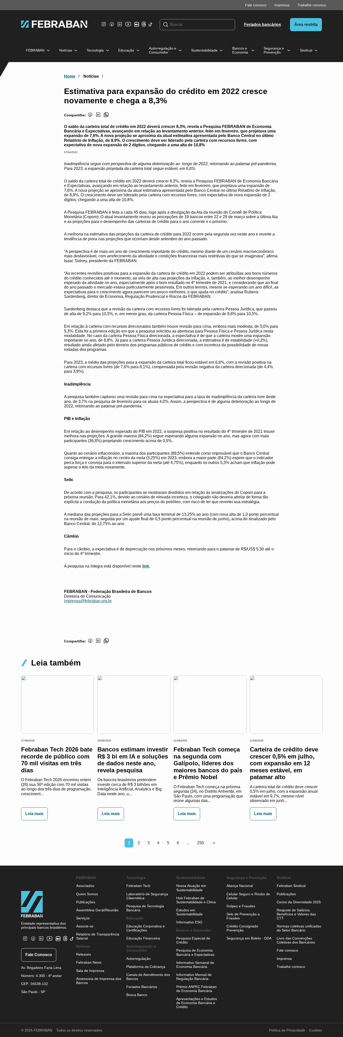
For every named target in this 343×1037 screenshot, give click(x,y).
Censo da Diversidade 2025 (299, 902)
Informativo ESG (189, 922)
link (145, 566)
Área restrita (306, 24)
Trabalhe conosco (312, 5)
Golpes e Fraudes (240, 906)
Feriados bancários (262, 24)
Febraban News (88, 962)
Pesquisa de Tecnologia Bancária (145, 908)
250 (200, 843)
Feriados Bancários (141, 987)
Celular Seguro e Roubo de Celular (248, 896)
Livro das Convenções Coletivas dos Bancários (296, 940)
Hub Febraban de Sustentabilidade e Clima (196, 900)
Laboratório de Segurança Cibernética (147, 896)
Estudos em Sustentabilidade (189, 912)
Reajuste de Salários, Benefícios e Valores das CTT (296, 914)
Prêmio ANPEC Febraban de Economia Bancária (196, 989)
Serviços (83, 918)
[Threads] (143, 25)
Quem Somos (87, 894)
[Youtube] (129, 28)
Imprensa (282, 5)
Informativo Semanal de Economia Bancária (195, 965)
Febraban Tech (138, 886)
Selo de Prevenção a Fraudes (243, 916)
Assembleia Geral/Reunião (97, 910)
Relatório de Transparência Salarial (97, 936)
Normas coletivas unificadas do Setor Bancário (299, 928)
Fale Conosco (38, 955)
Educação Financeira (143, 938)
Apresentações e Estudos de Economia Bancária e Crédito (196, 1003)
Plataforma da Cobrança (145, 967)
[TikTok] (150, 27)
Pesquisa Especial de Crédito (193, 940)
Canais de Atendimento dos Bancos (148, 977)
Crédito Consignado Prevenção (242, 928)
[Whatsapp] (106, 117)
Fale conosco (255, 5)
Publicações (85, 902)
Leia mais (34, 814)
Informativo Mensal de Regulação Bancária (194, 977)
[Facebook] (112, 27)
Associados (85, 886)
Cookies (315, 1030)
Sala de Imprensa (90, 971)
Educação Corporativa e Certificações (145, 928)
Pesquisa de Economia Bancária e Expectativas (195, 952)
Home (69, 76)
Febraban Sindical (291, 886)
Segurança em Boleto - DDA (248, 938)
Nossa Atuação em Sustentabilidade (191, 888)
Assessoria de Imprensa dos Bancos (98, 981)
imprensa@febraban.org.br (88, 601)
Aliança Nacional (239, 886)
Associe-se (84, 926)
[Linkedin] (120, 27)
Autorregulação (138, 959)
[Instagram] (104, 27)
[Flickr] (137, 26)
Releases (83, 954)
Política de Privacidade (287, 1030)
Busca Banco (136, 995)
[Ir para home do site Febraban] (54, 24)
